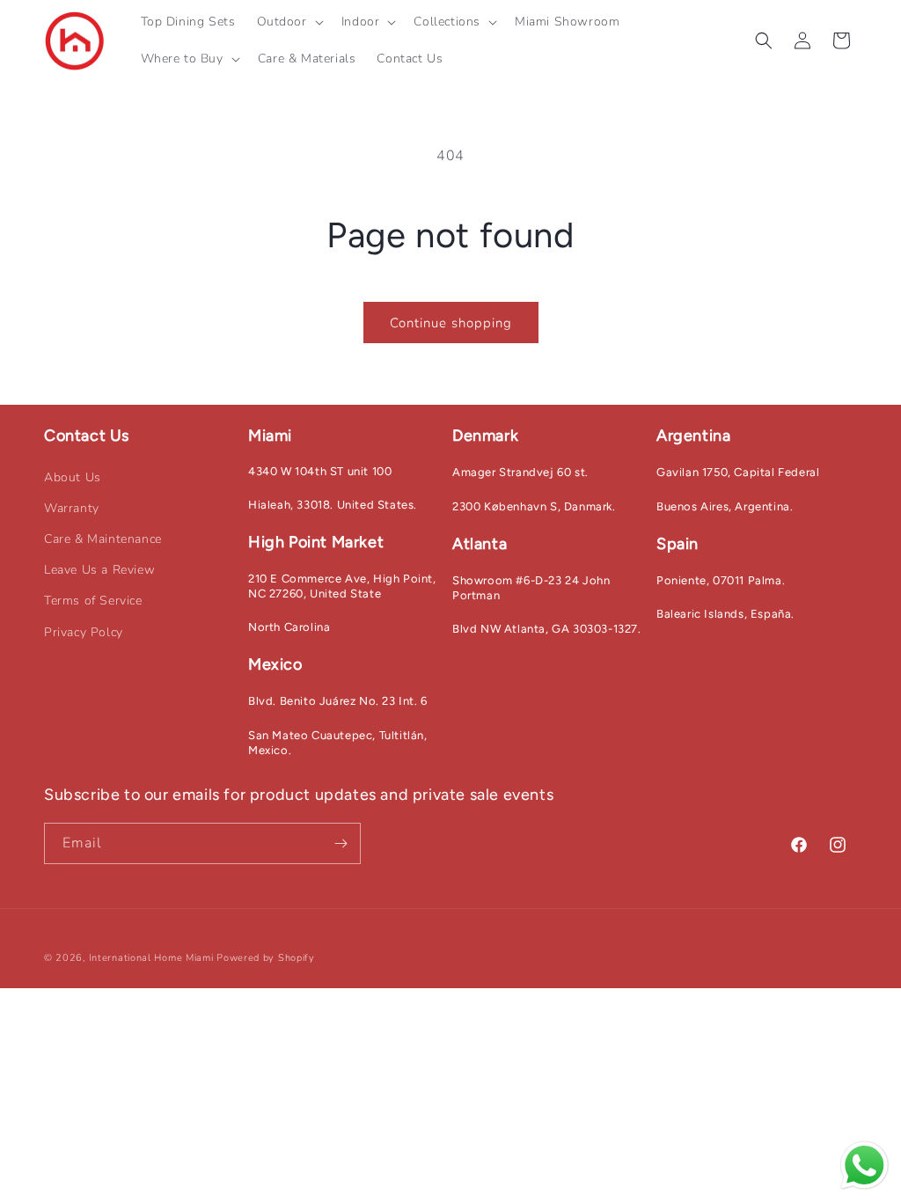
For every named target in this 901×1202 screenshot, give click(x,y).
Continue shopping (451, 323)
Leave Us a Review (99, 569)
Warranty (71, 508)
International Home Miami (151, 957)
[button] (288, 22)
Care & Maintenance (103, 539)
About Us (72, 477)
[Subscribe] (340, 843)
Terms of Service (93, 600)
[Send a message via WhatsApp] (864, 1165)
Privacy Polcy (83, 632)
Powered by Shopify (265, 957)
